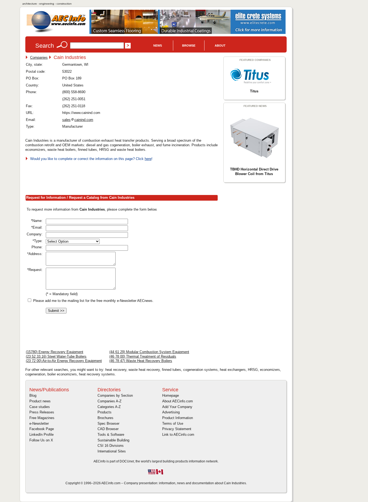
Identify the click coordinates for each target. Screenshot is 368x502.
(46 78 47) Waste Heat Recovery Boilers (140, 361)
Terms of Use (172, 423)
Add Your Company (177, 407)
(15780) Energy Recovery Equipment (54, 352)
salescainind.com (77, 120)
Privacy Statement (176, 429)
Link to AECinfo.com (178, 435)
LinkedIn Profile (41, 435)
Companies (39, 57)
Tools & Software (111, 435)
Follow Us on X (41, 440)
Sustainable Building (113, 440)
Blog (32, 395)
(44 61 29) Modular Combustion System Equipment (149, 352)
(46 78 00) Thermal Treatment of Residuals (142, 356)
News (157, 45)
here (148, 159)
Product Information (177, 418)
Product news (40, 401)
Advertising (171, 412)
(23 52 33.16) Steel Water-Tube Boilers (56, 356)
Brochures (105, 418)
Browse (188, 45)
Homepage (170, 395)
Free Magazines (41, 418)
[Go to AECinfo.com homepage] (56, 32)
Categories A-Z (109, 407)
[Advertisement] (123, 177)
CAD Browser (108, 429)
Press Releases (41, 412)
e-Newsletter (39, 423)
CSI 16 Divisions (111, 446)
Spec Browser (108, 423)
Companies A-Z (109, 401)
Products (105, 412)
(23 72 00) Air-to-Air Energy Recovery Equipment (64, 361)
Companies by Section (115, 395)
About (220, 45)
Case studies (39, 407)
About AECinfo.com (177, 401)
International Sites (112, 451)
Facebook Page (41, 429)
